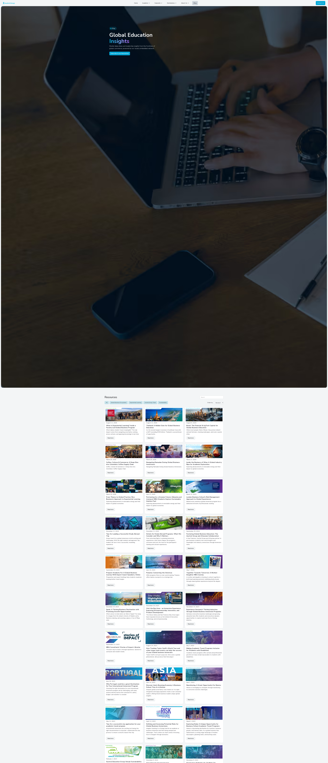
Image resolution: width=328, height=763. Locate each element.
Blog (195, 3)
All (106, 402)
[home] (9, 3)
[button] (146, 3)
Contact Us (320, 3)
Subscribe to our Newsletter (120, 53)
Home (136, 3)
